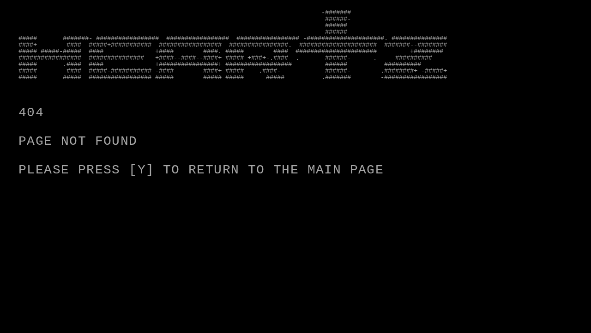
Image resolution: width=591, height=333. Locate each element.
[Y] (141, 170)
